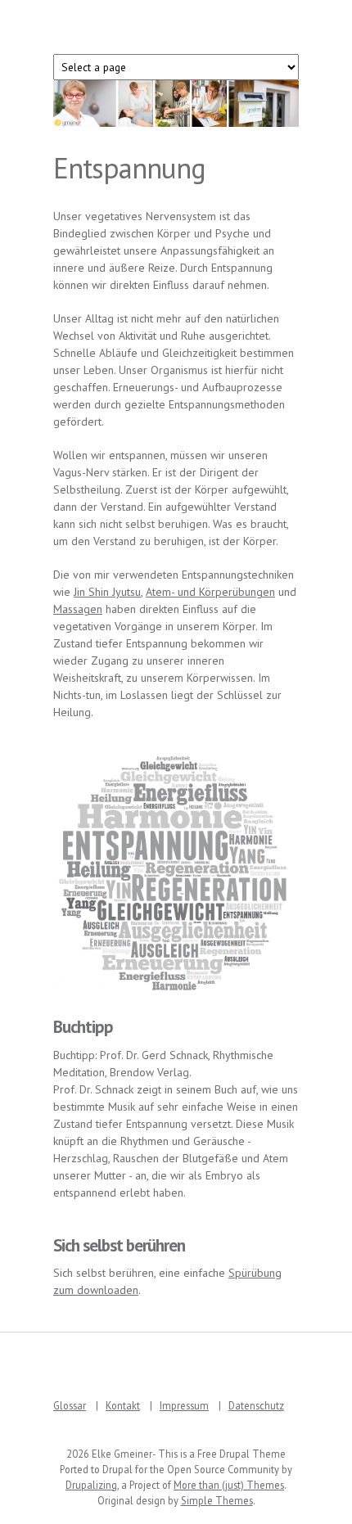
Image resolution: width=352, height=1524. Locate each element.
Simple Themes (217, 1500)
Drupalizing (91, 1484)
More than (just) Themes (229, 1484)
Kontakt (123, 1405)
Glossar (69, 1405)
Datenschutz (256, 1405)
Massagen (77, 609)
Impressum (184, 1405)
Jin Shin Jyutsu (107, 591)
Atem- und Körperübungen (210, 591)
